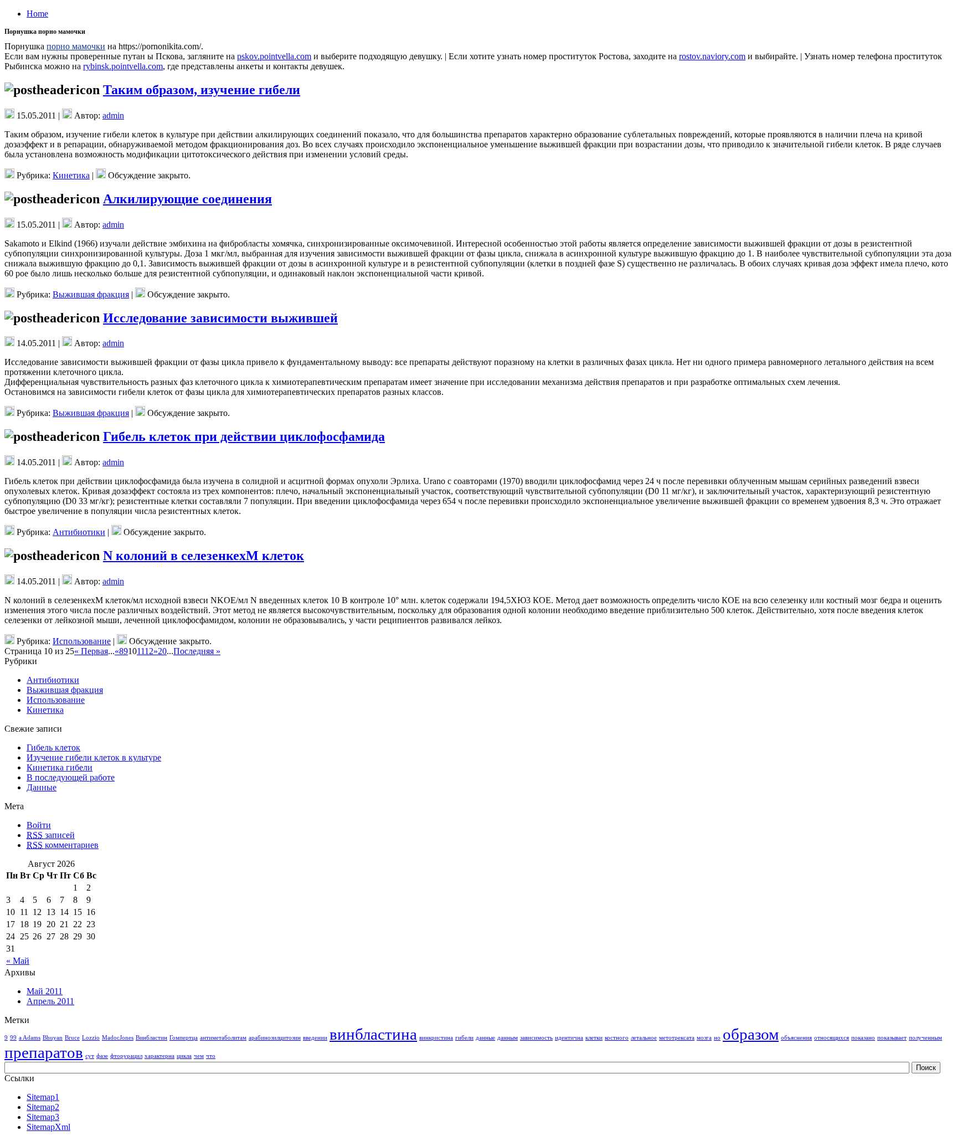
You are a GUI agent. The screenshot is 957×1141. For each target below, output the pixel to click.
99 (13, 1038)
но (717, 1038)
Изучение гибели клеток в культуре (94, 757)
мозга (704, 1038)
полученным (925, 1038)
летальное (644, 1038)
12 (149, 651)
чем (199, 1056)
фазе (102, 1056)
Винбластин (151, 1038)
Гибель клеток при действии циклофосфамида (244, 436)
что (210, 1056)
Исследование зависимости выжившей (220, 318)
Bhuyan (53, 1038)
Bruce (72, 1038)
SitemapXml (48, 1127)
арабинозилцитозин (275, 1038)
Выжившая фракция (91, 294)
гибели (464, 1038)
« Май (17, 960)
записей (51, 835)
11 (141, 651)
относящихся (831, 1038)
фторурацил (126, 1056)
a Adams (29, 1038)
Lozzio (91, 1038)
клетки (594, 1038)
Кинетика (71, 175)
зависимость (536, 1038)
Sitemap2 (43, 1107)
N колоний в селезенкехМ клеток (203, 555)
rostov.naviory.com (712, 56)
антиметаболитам (223, 1038)
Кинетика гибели (59, 767)
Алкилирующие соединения (187, 199)
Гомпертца (183, 1038)
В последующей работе (71, 777)
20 (162, 651)
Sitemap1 (43, 1097)
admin (113, 115)
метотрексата (676, 1038)
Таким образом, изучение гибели (201, 90)
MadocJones (117, 1038)
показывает (892, 1038)
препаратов (43, 1052)
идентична (569, 1038)
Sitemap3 (43, 1117)
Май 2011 (45, 991)
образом (751, 1034)
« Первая (91, 651)
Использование (82, 641)
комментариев (63, 845)
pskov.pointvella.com (274, 56)
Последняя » (196, 651)
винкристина (436, 1038)
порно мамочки (76, 46)
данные (485, 1038)
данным (507, 1038)
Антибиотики (79, 532)
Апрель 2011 (50, 1001)
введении (315, 1038)
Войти (39, 825)
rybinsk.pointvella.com (123, 66)
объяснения (796, 1038)
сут (89, 1056)
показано (863, 1038)
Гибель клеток (53, 747)
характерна (159, 1056)
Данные (41, 787)
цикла (184, 1056)
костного (617, 1038)
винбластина (373, 1034)
